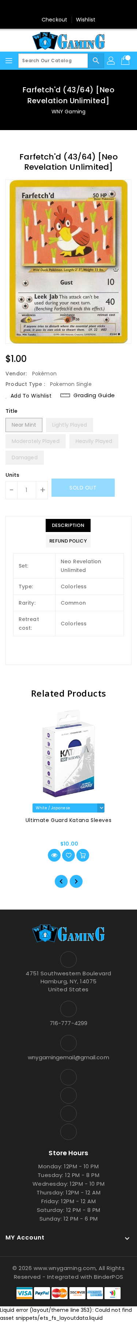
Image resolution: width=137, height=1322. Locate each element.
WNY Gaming (68, 111)
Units (12, 474)
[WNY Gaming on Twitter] (61, 8)
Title (11, 411)
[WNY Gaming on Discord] (75, 8)
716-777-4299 (68, 1023)
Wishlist (85, 19)
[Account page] (111, 60)
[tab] (68, 525)
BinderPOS (108, 1277)
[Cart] (126, 60)
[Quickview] (54, 855)
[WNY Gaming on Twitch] (89, 8)
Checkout (54, 19)
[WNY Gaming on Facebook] (47, 8)
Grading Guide (94, 395)
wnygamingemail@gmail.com (68, 1057)
